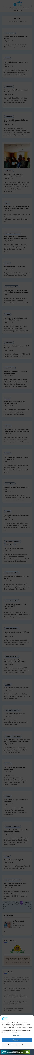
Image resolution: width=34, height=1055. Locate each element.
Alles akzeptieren (17, 1040)
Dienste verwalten (17, 1035)
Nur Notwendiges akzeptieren (17, 1045)
